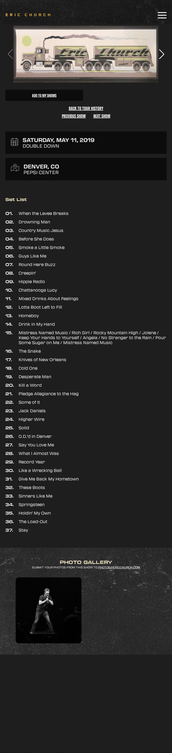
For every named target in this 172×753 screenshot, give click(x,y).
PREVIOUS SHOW (74, 115)
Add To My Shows (44, 95)
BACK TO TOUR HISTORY (86, 108)
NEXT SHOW (101, 115)
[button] (162, 54)
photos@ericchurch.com (119, 567)
